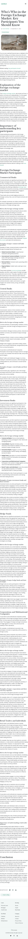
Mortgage (3, 907)
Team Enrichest (5, 28)
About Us (17, 916)
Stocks (16, 905)
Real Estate (17, 909)
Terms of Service (19, 923)
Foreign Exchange (5, 32)
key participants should (14, 68)
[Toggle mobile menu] (25, 3)
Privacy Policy (18, 920)
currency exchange (16, 270)
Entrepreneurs (4, 920)
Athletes (3, 918)
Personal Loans (4, 905)
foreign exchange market (8, 93)
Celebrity (3, 916)
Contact (17, 918)
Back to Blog (6, 894)
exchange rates (22, 187)
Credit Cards (4, 909)
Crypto (16, 907)
